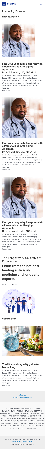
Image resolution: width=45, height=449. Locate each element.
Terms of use (16, 442)
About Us (22, 395)
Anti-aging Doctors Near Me (22, 397)
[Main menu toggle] (40, 4)
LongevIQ (11, 4)
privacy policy (28, 442)
